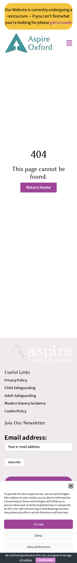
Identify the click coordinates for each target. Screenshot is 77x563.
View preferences (38, 547)
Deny (38, 535)
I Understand (45, 560)
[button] (71, 486)
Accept (38, 524)
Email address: (26, 437)
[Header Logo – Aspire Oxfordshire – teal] (29, 35)
